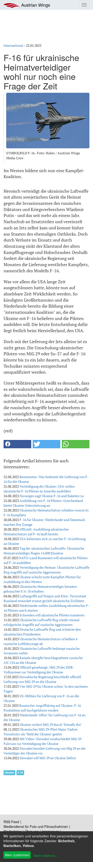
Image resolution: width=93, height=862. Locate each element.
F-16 (20, 772)
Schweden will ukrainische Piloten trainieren (52, 615)
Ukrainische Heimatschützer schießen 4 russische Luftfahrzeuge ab (40, 641)
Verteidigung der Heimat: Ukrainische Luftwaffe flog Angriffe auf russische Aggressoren (46, 569)
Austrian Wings (35, 5)
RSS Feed (11, 821)
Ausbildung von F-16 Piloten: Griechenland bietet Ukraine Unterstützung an (43, 503)
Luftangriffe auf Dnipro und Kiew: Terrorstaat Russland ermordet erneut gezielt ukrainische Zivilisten (45, 598)
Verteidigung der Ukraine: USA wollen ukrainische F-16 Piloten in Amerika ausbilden (39, 488)
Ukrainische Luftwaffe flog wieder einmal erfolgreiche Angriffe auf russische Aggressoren (41, 622)
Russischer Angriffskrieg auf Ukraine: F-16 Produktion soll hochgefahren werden (42, 707)
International (13, 45)
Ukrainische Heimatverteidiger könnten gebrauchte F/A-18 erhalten (40, 589)
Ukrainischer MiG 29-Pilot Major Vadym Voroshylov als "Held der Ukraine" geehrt (41, 731)
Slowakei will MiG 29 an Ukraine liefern (48, 758)
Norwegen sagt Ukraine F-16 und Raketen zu (52, 496)
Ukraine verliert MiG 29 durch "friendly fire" (51, 724)
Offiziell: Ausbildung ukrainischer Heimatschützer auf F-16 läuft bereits (36, 531)
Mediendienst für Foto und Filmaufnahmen (36, 826)
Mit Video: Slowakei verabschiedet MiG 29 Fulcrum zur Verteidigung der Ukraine (42, 741)
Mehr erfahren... (45, 855)
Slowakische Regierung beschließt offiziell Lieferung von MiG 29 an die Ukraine (42, 679)
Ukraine (9, 772)
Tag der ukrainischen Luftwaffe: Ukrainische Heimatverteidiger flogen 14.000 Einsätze (44, 550)
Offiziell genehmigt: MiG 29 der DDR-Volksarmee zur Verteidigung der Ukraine (39, 669)
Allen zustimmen (17, 854)
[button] (17, 444)
